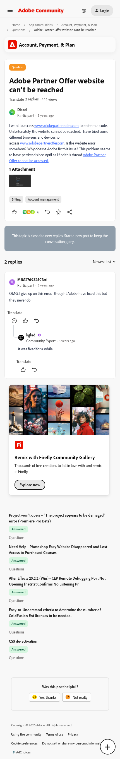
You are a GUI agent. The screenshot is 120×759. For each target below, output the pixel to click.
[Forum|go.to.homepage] (41, 10)
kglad (30, 334)
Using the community (26, 734)
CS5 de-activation (23, 641)
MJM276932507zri (32, 279)
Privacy (73, 734)
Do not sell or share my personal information (73, 743)
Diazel (22, 109)
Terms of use (54, 734)
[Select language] (84, 10)
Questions (18, 30)
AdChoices (23, 752)
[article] (60, 300)
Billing (16, 199)
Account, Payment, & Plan (79, 25)
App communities (41, 25)
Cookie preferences (24, 743)
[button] (10, 12)
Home (16, 25)
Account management (43, 199)
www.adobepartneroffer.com (56, 125)
